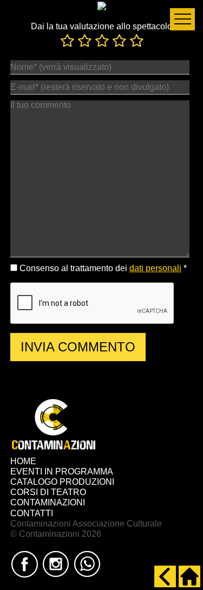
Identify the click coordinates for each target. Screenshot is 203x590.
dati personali (155, 268)
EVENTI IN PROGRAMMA (61, 471)
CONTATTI (31, 513)
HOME (23, 461)
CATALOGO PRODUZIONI (62, 481)
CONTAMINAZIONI (47, 502)
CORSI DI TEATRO (48, 492)
